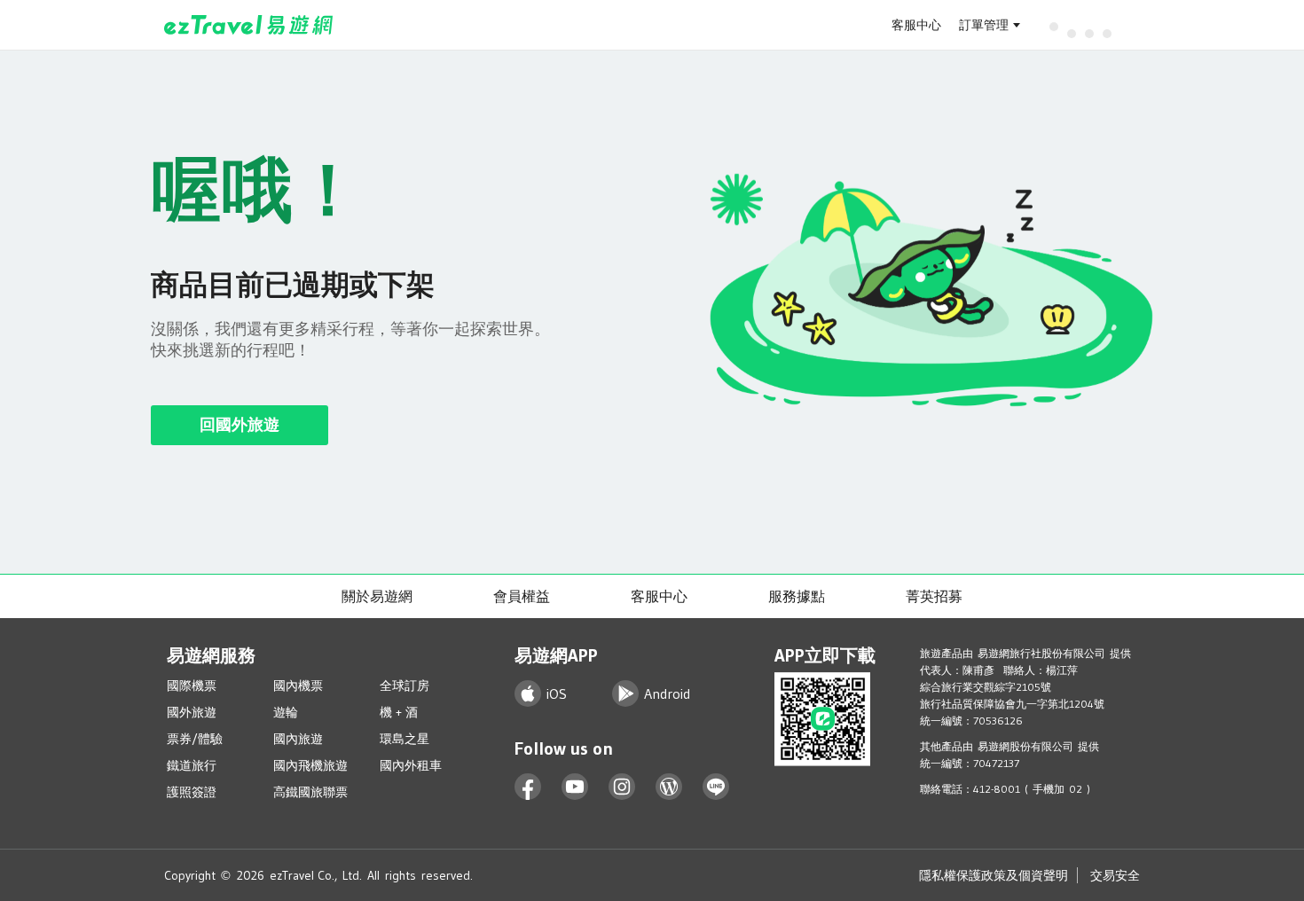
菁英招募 (934, 596)
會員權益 (521, 596)
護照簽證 (191, 792)
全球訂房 (404, 685)
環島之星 (404, 739)
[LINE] (716, 787)
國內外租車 (411, 765)
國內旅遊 (298, 739)
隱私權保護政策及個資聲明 (993, 875)
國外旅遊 (191, 712)
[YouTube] (575, 787)
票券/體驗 (195, 739)
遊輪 (285, 712)
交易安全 (1115, 875)
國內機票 (298, 685)
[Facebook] (528, 787)
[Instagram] (622, 787)
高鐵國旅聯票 (310, 792)
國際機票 (191, 685)
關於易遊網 (377, 596)
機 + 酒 (399, 712)
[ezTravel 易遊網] (249, 25)
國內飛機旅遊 (310, 765)
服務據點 (796, 596)
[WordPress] (669, 787)
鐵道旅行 (191, 765)
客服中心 (916, 25)
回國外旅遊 (239, 425)
